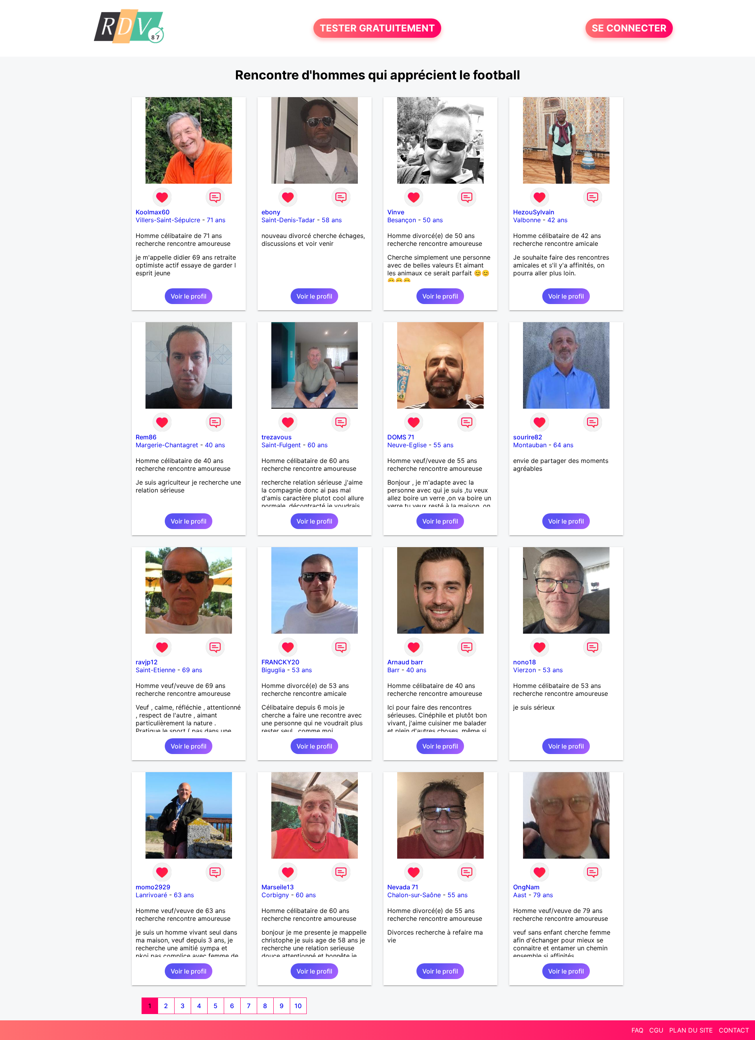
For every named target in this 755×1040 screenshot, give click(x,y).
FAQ (637, 1030)
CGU (656, 1030)
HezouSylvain (533, 212)
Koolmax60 (152, 212)
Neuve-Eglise (407, 445)
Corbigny (275, 895)
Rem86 (146, 437)
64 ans (563, 445)
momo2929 (153, 887)
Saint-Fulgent (281, 445)
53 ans (302, 670)
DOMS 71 (400, 437)
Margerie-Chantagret (167, 445)
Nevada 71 (402, 887)
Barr (393, 670)
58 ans (332, 220)
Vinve (395, 212)
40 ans (215, 445)
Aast (520, 895)
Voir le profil (188, 296)
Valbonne (527, 220)
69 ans (192, 670)
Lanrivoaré (151, 895)
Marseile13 (277, 887)
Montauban (530, 445)
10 (298, 1006)
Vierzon (524, 670)
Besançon (401, 220)
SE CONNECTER (629, 28)
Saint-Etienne (155, 670)
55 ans (443, 445)
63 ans (184, 895)
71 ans (216, 220)
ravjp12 (147, 662)
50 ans (433, 220)
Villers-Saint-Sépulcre (168, 220)
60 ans (318, 445)
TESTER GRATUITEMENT (377, 28)
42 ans (557, 220)
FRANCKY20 (280, 662)
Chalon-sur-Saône (414, 895)
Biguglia (273, 670)
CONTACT (734, 1030)
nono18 (524, 662)
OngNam (526, 887)
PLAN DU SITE (691, 1030)
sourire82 (527, 437)
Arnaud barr (405, 662)
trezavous (276, 437)
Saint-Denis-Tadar (288, 220)
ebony (270, 212)
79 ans (543, 895)
